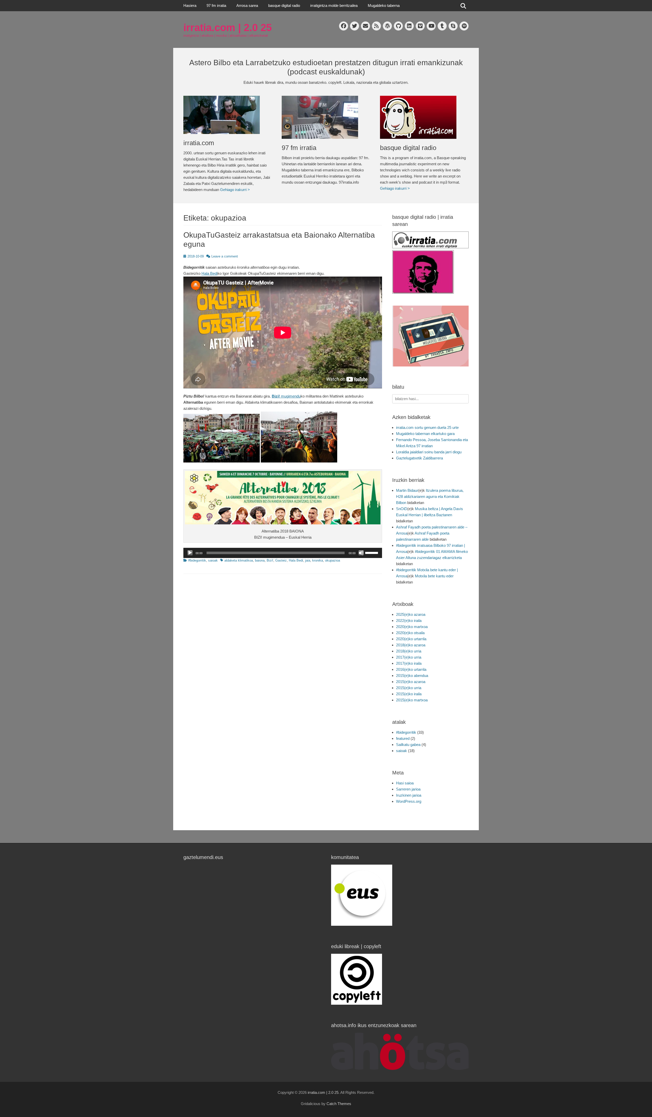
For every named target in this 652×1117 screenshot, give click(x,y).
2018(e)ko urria (408, 651)
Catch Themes (339, 1103)
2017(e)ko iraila (409, 663)
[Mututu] (361, 552)
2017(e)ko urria (408, 657)
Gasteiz (281, 560)
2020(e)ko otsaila (410, 633)
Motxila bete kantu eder (434, 576)
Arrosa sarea (247, 5)
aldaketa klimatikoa (238, 560)
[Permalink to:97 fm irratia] (326, 117)
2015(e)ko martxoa (412, 700)
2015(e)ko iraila (409, 694)
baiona (260, 560)
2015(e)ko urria (408, 688)
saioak (213, 560)
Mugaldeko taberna (384, 5)
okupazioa (332, 560)
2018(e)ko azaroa (410, 645)
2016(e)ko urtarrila (411, 669)
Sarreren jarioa (408, 789)
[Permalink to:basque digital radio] (424, 117)
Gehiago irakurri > (235, 189)
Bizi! (270, 560)
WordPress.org (408, 801)
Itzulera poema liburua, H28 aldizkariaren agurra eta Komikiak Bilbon (430, 496)
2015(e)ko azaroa (410, 681)
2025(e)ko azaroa (410, 614)
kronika (317, 560)
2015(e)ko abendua (412, 675)
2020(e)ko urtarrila (411, 639)
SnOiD (401, 509)
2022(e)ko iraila (409, 620)
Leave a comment (224, 256)
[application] (282, 553)
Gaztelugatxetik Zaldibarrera (419, 458)
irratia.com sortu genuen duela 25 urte (427, 427)
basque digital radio (284, 5)
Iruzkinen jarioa (408, 795)
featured (403, 738)
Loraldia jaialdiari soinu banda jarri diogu (428, 452)
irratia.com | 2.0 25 (227, 27)
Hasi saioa (405, 783)
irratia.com (198, 143)
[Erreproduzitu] (190, 552)
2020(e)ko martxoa (412, 626)
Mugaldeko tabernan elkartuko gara (425, 433)
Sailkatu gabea (408, 744)
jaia (307, 560)
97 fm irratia (216, 5)
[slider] (372, 552)
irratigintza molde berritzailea (334, 5)
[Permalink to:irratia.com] (227, 115)
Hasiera (189, 5)
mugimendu (286, 396)
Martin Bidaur (407, 490)
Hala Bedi (209, 273)
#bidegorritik (197, 560)
